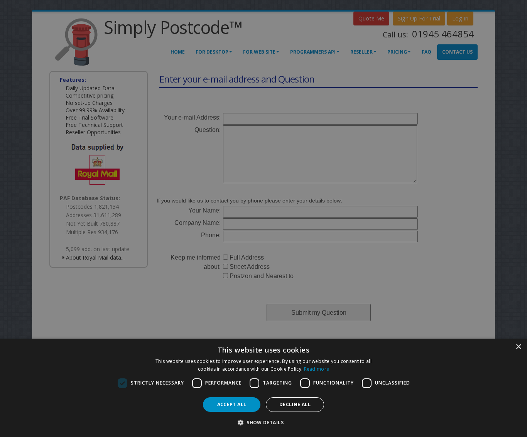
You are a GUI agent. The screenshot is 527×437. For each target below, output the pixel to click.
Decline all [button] (295, 404)
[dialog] (263, 388)
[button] (263, 423)
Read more (316, 369)
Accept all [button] (232, 404)
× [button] (518, 347)
